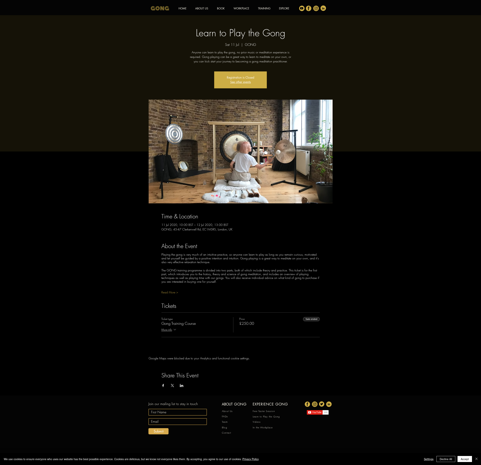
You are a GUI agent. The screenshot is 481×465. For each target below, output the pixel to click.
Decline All (446, 459)
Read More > (169, 292)
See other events (240, 82)
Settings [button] (428, 459)
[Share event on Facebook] (163, 385)
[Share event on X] (172, 385)
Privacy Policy (250, 459)
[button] (284, 8)
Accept (465, 459)
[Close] (476, 459)
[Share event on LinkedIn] (181, 385)
